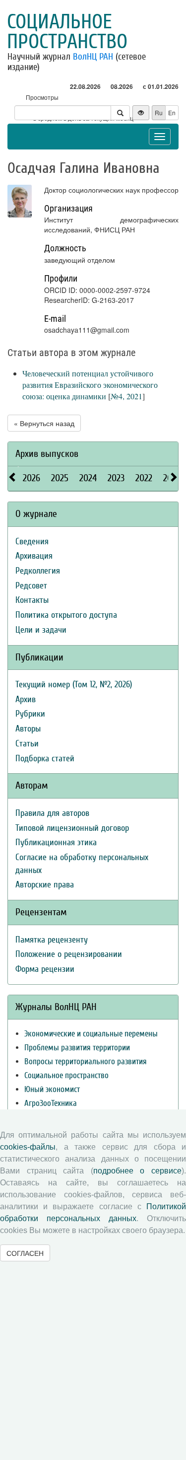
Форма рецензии (44, 969)
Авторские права (44, 884)
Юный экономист (52, 1089)
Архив (25, 699)
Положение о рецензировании (68, 954)
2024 (88, 478)
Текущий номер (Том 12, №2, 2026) (73, 684)
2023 (116, 478)
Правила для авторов (52, 813)
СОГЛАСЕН (25, 1253)
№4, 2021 (126, 396)
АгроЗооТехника (50, 1103)
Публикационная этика (56, 842)
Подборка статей (44, 758)
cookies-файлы (28, 1147)
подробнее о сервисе (137, 1171)
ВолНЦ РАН (93, 56)
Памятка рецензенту (51, 940)
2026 (31, 478)
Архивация (34, 556)
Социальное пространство (67, 32)
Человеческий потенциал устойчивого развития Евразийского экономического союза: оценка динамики (90, 384)
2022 (143, 478)
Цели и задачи (40, 630)
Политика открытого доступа (66, 615)
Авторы (28, 729)
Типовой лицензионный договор (72, 828)
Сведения (32, 541)
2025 (59, 478)
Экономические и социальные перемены (91, 1033)
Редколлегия (37, 571)
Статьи (27, 743)
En (172, 112)
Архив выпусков (46, 453)
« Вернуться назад (44, 423)
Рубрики (30, 714)
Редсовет (31, 586)
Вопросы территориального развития (85, 1061)
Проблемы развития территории (77, 1047)
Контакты (32, 600)
